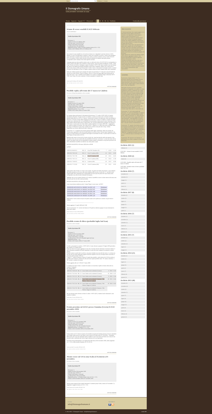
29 (106, 156)
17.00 (114, 158)
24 (106, 153)
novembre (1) (124, 219)
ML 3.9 (79, 283)
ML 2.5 (84, 153)
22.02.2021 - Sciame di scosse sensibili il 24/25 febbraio (131, 152)
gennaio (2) (124, 231)
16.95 (114, 156)
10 (108, 273)
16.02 (114, 283)
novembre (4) (124, 286)
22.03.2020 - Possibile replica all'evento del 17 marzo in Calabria (131, 163)
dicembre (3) (124, 283)
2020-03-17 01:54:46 (72, 279)
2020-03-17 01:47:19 (72, 288)
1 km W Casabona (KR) (93, 156)
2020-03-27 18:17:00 (72, 156)
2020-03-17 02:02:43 (72, 270)
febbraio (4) (124, 274)
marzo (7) (123, 271)
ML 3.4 (79, 276)
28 (106, 161)
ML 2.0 (84, 150)
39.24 (110, 158)
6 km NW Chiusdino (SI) (93, 150)
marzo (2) (123, 158)
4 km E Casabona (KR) (93, 158)
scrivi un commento (111, 86)
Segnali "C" (81, 21)
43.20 (110, 150)
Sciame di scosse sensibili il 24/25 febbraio (83, 29)
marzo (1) (123, 186)
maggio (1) (124, 180)
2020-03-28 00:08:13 (72, 150)
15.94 (114, 270)
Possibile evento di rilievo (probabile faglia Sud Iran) (87, 221)
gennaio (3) (124, 277)
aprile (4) (123, 307)
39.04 (111, 283)
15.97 (114, 273)
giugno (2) (123, 265)
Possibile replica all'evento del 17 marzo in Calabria (87, 91)
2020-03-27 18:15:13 (72, 158)
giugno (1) (123, 204)
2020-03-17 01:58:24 (72, 273)
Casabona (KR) (91, 161)
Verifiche (112, 21)
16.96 (114, 161)
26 (106, 164)
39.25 (110, 153)
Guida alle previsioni (139, 21)
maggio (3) (124, 304)
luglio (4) (123, 298)
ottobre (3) (123, 198)
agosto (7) (123, 295)
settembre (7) (124, 292)
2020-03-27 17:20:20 (72, 164)
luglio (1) (123, 201)
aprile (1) (123, 183)
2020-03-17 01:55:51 (72, 276)
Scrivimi (105, 1)
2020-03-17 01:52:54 (72, 283)
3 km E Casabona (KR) (93, 153)
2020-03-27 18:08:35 (72, 161)
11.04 (114, 150)
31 (106, 158)
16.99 (114, 153)
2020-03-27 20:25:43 (72, 153)
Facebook (100, 1)
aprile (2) (123, 268)
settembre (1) (124, 177)
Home (68, 1)
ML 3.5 (79, 270)
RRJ (146, 411)
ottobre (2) (123, 240)
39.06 (111, 273)
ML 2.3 (79, 273)
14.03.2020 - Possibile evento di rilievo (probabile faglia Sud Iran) (132, 167)
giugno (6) (123, 301)
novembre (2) (124, 174)
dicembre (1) (124, 195)
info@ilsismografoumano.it (79, 404)
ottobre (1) (123, 259)
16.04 (114, 279)
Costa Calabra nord (92, 270)
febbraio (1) (124, 148)
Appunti (73, 21)
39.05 (111, 270)
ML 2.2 (84, 156)
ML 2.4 (84, 161)
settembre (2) (124, 243)
